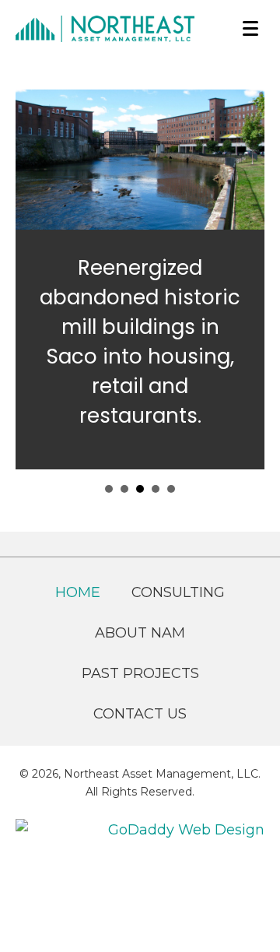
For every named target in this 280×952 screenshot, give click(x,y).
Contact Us (140, 713)
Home (77, 592)
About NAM (140, 632)
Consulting (178, 592)
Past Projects (140, 673)
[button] (250, 29)
